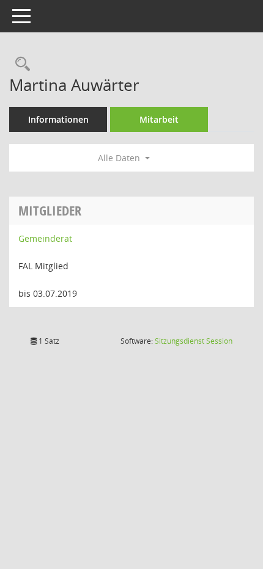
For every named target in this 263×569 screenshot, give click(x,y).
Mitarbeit (159, 119)
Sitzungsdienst (193, 341)
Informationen (58, 119)
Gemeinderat (45, 238)
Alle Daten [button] (120, 158)
